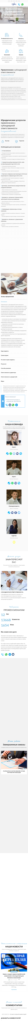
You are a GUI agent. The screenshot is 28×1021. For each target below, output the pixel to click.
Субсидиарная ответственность (16, 19)
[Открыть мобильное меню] (1, 4)
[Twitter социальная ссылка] (12, 1)
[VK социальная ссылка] (16, 1)
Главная (6, 19)
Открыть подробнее (26, 752)
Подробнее (14, 989)
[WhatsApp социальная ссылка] (14, 1)
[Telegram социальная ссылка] (19, 1)
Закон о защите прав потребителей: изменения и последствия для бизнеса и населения (14, 975)
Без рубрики (14, 971)
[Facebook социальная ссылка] (9, 1)
